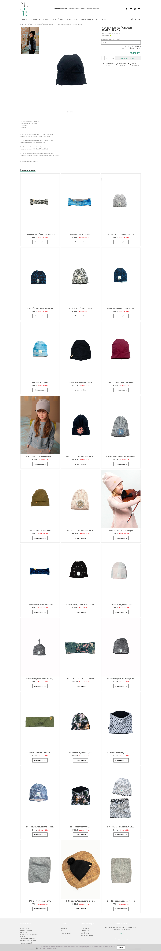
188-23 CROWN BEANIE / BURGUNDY (121, 382)
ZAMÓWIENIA (85, 933)
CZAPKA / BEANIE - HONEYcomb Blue (40, 308)
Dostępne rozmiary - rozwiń (110, 39)
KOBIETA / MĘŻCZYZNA (89, 19)
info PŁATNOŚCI (25, 929)
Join (121, 934)
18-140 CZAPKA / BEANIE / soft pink (121, 531)
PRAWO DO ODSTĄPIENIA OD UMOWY (29, 935)
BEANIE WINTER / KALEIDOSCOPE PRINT (121, 308)
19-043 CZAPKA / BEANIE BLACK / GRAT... (80, 605)
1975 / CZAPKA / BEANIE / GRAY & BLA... (121, 827)
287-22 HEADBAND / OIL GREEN (40, 753)
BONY (104, 19)
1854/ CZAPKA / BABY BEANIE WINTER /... (40, 679)
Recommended (27, 170)
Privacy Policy (52, 948)
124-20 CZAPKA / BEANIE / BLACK (80, 382)
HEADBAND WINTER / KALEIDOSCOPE (40, 605)
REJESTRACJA (85, 929)
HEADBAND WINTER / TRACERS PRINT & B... (40, 234)
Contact (64, 931)
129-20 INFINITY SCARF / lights (80, 827)
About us (64, 929)
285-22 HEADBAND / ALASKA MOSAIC (80, 679)
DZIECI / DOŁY (72, 19)
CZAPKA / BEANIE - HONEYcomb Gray (121, 234)
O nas (63, 924)
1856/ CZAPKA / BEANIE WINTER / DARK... (121, 679)
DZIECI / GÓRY (58, 19)
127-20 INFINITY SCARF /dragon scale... (121, 753)
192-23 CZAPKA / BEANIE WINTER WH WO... (121, 457)
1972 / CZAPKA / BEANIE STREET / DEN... (40, 827)
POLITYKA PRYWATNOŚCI (28, 941)
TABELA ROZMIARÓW (26, 943)
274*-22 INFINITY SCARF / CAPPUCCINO (121, 901)
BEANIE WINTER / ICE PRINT (40, 382)
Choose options (40, 242)
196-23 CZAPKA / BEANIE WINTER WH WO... (80, 457)
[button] (108, 64)
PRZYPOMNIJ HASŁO (87, 935)
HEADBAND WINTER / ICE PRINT (80, 234)
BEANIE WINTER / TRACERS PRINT (80, 308)
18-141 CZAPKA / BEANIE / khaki (40, 531)
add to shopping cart (127, 58)
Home (24, 19)
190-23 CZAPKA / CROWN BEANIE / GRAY (40, 457)
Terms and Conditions (27, 939)
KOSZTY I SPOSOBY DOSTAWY (26, 931)
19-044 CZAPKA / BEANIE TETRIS (121, 605)
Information (25, 924)
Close (121, 947)
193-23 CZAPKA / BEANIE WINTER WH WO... (80, 531)
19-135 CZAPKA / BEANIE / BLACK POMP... (80, 901)
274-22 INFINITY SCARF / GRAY (40, 901)
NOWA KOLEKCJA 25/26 (40, 19)
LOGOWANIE (85, 931)
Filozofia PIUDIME (66, 933)
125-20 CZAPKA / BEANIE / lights (80, 753)
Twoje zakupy (87, 924)
